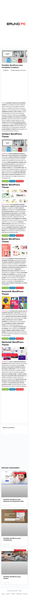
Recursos (23, 70)
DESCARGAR (5, 181)
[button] (2, 24)
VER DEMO (12, 181)
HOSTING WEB (19, 181)
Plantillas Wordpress (16, 70)
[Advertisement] (14, 87)
